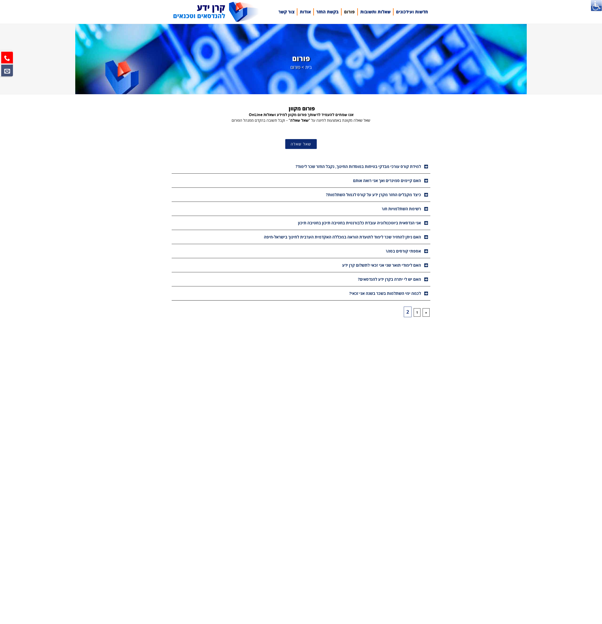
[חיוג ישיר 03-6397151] (7, 57)
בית (308, 67)
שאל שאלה (301, 144)
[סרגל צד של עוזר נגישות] (596, 5)
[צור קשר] (7, 70)
